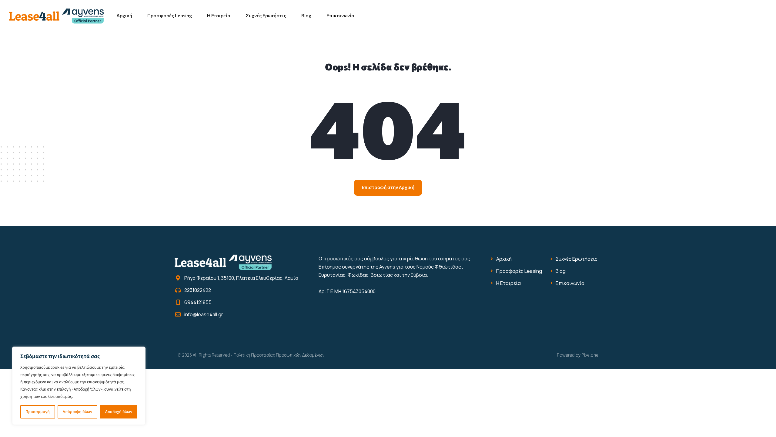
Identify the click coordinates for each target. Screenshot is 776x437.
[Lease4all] (56, 15)
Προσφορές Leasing (169, 15)
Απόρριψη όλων (77, 412)
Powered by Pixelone (577, 355)
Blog (306, 15)
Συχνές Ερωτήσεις (266, 15)
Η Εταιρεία (218, 15)
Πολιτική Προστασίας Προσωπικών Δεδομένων (278, 355)
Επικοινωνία (340, 15)
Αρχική (124, 15)
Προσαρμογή (37, 412)
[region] (79, 386)
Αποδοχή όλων (118, 412)
